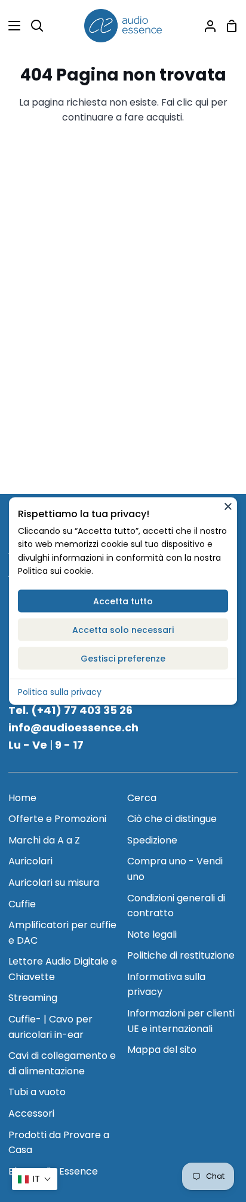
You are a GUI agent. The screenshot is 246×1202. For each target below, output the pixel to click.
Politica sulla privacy (60, 691)
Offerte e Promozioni (57, 819)
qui (201, 102)
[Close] (228, 506)
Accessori (31, 1113)
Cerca (141, 798)
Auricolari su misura (53, 882)
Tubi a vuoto (37, 1092)
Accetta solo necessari (123, 629)
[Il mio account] (205, 25)
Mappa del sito (161, 1049)
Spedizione (152, 840)
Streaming (32, 998)
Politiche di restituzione (181, 955)
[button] (34, 1179)
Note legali (152, 934)
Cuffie (22, 904)
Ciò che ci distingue (172, 819)
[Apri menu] (10, 25)
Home (22, 798)
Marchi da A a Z (44, 840)
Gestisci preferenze (123, 658)
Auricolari (30, 861)
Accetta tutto (123, 601)
